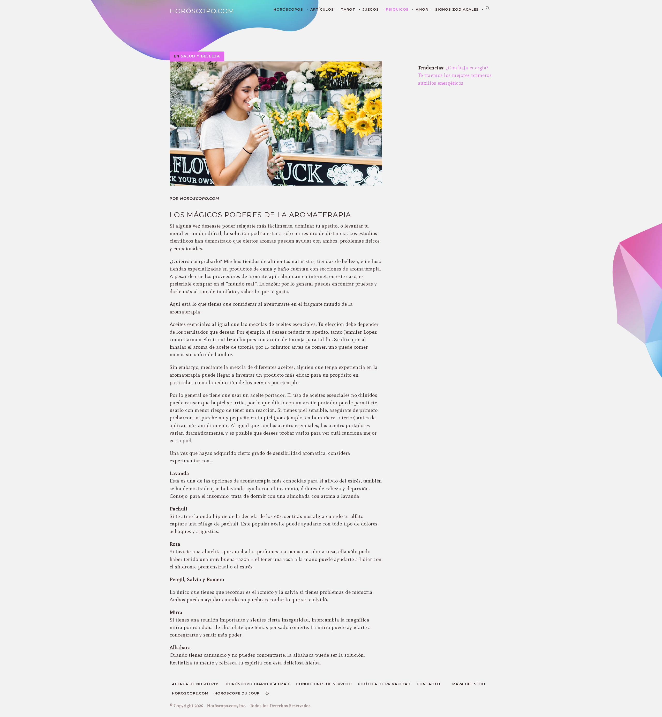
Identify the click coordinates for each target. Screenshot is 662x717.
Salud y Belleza (200, 56)
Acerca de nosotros (196, 684)
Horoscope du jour (237, 693)
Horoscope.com (190, 693)
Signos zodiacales (457, 9)
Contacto (428, 684)
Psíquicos (397, 9)
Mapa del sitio (468, 684)
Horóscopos (288, 9)
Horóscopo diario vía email (258, 684)
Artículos (322, 9)
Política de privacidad (384, 684)
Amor (422, 9)
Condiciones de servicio (324, 684)
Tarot (348, 9)
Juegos (371, 9)
